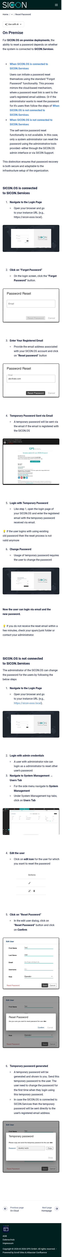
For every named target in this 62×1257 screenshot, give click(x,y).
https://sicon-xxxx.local (27, 703)
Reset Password (23, 14)
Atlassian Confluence (37, 1252)
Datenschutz (9, 1239)
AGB (5, 1236)
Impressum (8, 1243)
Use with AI (13, 24)
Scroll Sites (19, 1252)
